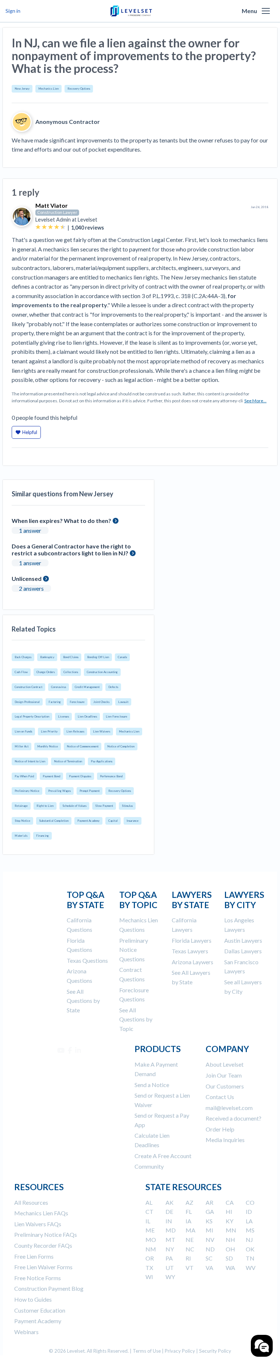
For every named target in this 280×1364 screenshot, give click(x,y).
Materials (21, 835)
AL (148, 1202)
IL (147, 1221)
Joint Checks (101, 702)
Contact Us (220, 1096)
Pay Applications (101, 761)
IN (169, 1221)
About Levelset (225, 1064)
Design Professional (27, 702)
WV (251, 1267)
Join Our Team (224, 1075)
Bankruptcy (47, 657)
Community (149, 1166)
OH (230, 1249)
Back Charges (23, 657)
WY (170, 1276)
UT (170, 1267)
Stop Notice (22, 820)
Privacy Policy (180, 1351)
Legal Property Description (32, 716)
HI (229, 1211)
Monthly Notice (47, 746)
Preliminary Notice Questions (133, 949)
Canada (122, 657)
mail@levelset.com (229, 1107)
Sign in (12, 11)
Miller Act (21, 746)
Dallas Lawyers (243, 950)
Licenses (63, 716)
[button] (266, 11)
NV (210, 1239)
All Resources (31, 1202)
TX (149, 1267)
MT (170, 1239)
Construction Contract (28, 687)
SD (229, 1258)
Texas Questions (87, 960)
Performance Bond (111, 776)
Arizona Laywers (192, 961)
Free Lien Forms (34, 1256)
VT (190, 1267)
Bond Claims (70, 657)
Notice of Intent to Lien (30, 761)
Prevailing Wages (59, 791)
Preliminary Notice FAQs (45, 1234)
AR (209, 1202)
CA (230, 1202)
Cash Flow (21, 672)
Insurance (133, 820)
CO (250, 1202)
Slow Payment (104, 806)
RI (188, 1258)
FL (189, 1211)
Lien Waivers (101, 731)
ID (249, 1211)
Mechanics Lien (48, 88)
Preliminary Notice (27, 791)
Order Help (220, 1129)
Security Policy (215, 1351)
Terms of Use (147, 1351)
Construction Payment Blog (48, 1288)
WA (230, 1267)
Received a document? (233, 1118)
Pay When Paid (24, 776)
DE (169, 1211)
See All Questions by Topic (135, 1019)
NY (170, 1249)
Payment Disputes (80, 776)
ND (210, 1249)
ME (150, 1230)
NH (230, 1239)
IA (188, 1221)
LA (249, 1221)
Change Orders (45, 672)
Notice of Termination (68, 761)
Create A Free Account (163, 1155)
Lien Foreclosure (116, 716)
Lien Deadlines (87, 716)
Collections (70, 672)
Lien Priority (49, 731)
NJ (249, 1239)
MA (190, 1230)
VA (209, 1267)
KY (229, 1221)
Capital (113, 820)
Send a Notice (152, 1084)
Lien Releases (75, 731)
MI (209, 1230)
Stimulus (127, 806)
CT (149, 1211)
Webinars (26, 1331)
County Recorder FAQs (43, 1245)
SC (209, 1258)
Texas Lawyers (190, 950)
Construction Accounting (102, 672)
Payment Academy (88, 820)
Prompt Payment (89, 791)
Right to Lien (45, 806)
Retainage (21, 806)
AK (170, 1202)
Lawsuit (123, 702)
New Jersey (22, 88)
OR (149, 1258)
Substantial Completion (54, 820)
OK (250, 1249)
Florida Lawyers (191, 940)
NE (190, 1239)
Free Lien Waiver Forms (43, 1266)
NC (190, 1249)
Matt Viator (51, 205)
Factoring (54, 702)
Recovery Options (78, 88)
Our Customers (225, 1086)
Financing (42, 835)
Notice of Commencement (82, 746)
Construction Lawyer (57, 212)
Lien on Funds (23, 731)
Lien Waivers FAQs (37, 1223)
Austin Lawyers (243, 940)
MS (250, 1230)
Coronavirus (58, 687)
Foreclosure (77, 702)
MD (171, 1230)
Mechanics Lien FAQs (41, 1212)
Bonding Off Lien (98, 657)
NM (150, 1249)
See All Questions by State (83, 1000)
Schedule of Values (74, 806)
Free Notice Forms (37, 1277)
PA (169, 1258)
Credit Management (87, 687)
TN (250, 1258)
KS (209, 1221)
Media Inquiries (225, 1139)
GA (210, 1211)
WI (149, 1276)
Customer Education (39, 1310)
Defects (113, 687)
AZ (189, 1202)
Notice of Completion (121, 746)
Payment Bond (51, 776)
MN (231, 1230)
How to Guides (33, 1299)
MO (150, 1239)
